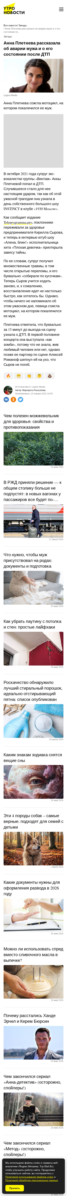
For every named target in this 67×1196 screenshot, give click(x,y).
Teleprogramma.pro (18, 222)
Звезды (23, 25)
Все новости (10, 25)
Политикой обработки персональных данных (31, 1180)
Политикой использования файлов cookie (29, 1176)
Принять (14, 1188)
